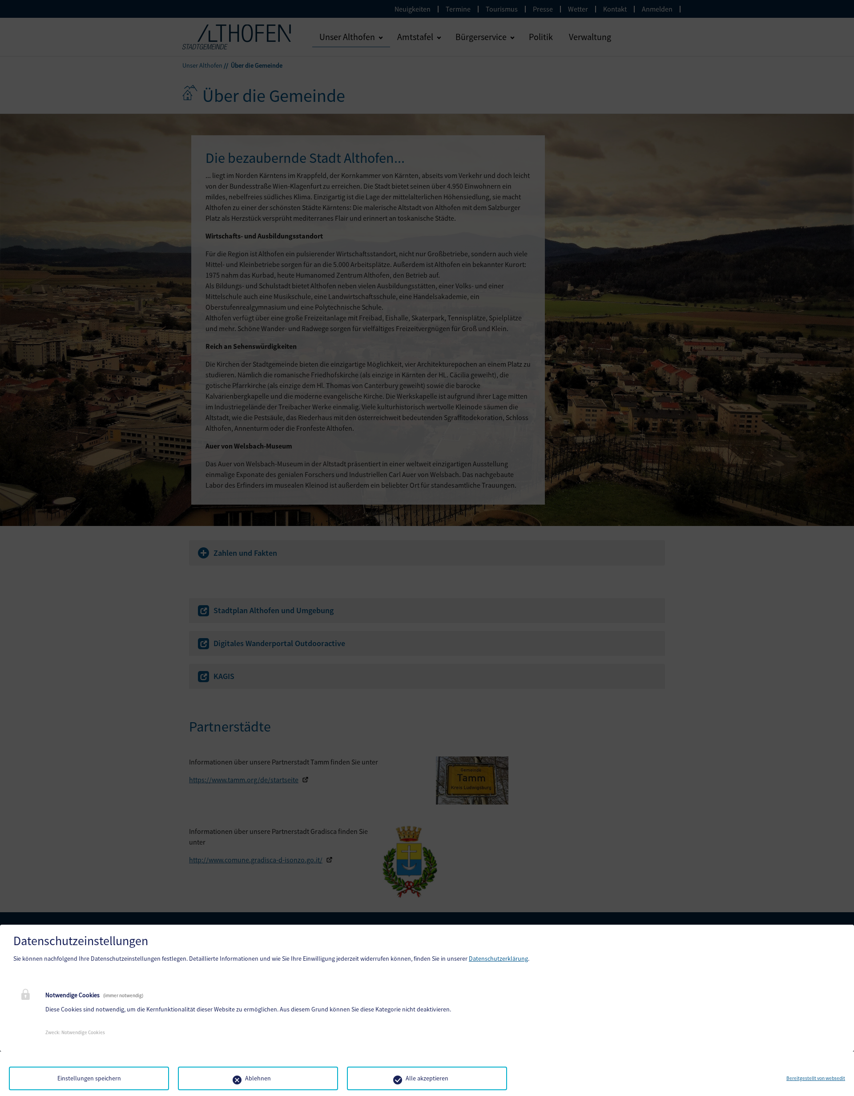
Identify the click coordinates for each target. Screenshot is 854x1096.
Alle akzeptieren (427, 1078)
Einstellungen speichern (89, 1078)
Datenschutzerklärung (498, 958)
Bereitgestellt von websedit (815, 1078)
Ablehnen (258, 1078)
